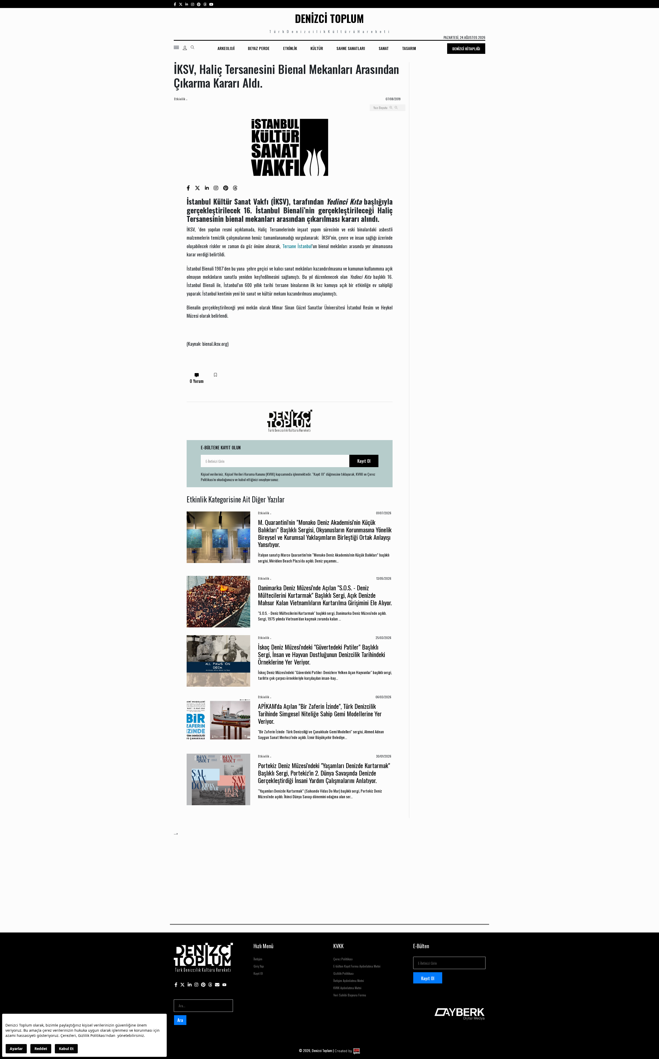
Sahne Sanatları (350, 48)
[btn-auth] (185, 48)
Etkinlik (290, 48)
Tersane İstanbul (297, 245)
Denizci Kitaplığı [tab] (466, 48)
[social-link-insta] (186, 4)
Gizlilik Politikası (343, 973)
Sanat (384, 48)
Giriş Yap (259, 966)
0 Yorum (197, 381)
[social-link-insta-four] (204, 4)
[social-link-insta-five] (211, 4)
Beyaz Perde (259, 48)
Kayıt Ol (363, 461)
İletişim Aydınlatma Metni (348, 980)
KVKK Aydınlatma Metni (347, 988)
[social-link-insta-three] (199, 4)
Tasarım (409, 48)
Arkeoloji (226, 48)
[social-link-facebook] (175, 4)
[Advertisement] (328, 872)
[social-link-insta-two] (192, 4)
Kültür (316, 48)
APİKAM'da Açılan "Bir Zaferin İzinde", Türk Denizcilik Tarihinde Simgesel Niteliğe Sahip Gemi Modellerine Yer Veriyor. (320, 713)
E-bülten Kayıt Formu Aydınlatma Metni (356, 966)
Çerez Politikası (343, 959)
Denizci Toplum (329, 18)
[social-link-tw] (181, 4)
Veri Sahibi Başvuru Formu (349, 995)
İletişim (258, 959)
